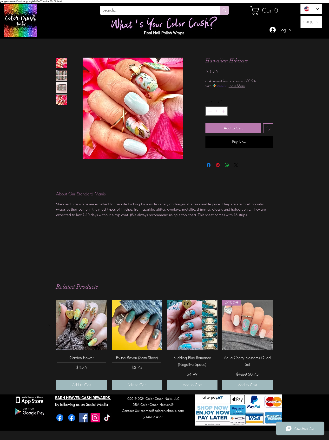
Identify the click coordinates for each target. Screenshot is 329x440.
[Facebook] (60, 417)
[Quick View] (81, 325)
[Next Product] (280, 325)
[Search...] (224, 10)
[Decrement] (209, 111)
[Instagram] (95, 417)
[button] (311, 22)
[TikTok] (107, 417)
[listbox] (311, 22)
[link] (266, 10)
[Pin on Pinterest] (218, 165)
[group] (164, 345)
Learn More (237, 85)
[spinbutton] (217, 111)
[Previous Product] (49, 325)
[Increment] (224, 111)
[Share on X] (236, 165)
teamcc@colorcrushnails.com (162, 410)
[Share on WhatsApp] (227, 165)
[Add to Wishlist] (268, 128)
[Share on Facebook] (208, 165)
